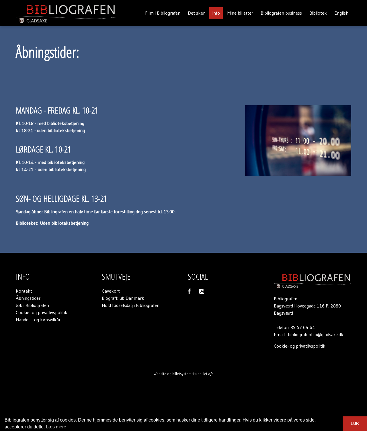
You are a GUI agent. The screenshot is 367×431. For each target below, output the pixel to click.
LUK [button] (355, 423)
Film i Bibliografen (162, 13)
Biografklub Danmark (123, 298)
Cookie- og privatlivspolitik (41, 312)
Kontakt (24, 291)
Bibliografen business (281, 13)
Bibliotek (318, 13)
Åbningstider (28, 298)
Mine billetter (240, 13)
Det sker (196, 13)
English (341, 13)
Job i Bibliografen (32, 305)
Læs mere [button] (56, 426)
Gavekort (111, 291)
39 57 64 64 (303, 327)
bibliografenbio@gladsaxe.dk (315, 334)
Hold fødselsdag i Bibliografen (130, 305)
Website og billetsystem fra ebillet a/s (184, 373)
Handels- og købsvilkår (38, 319)
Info (216, 13)
